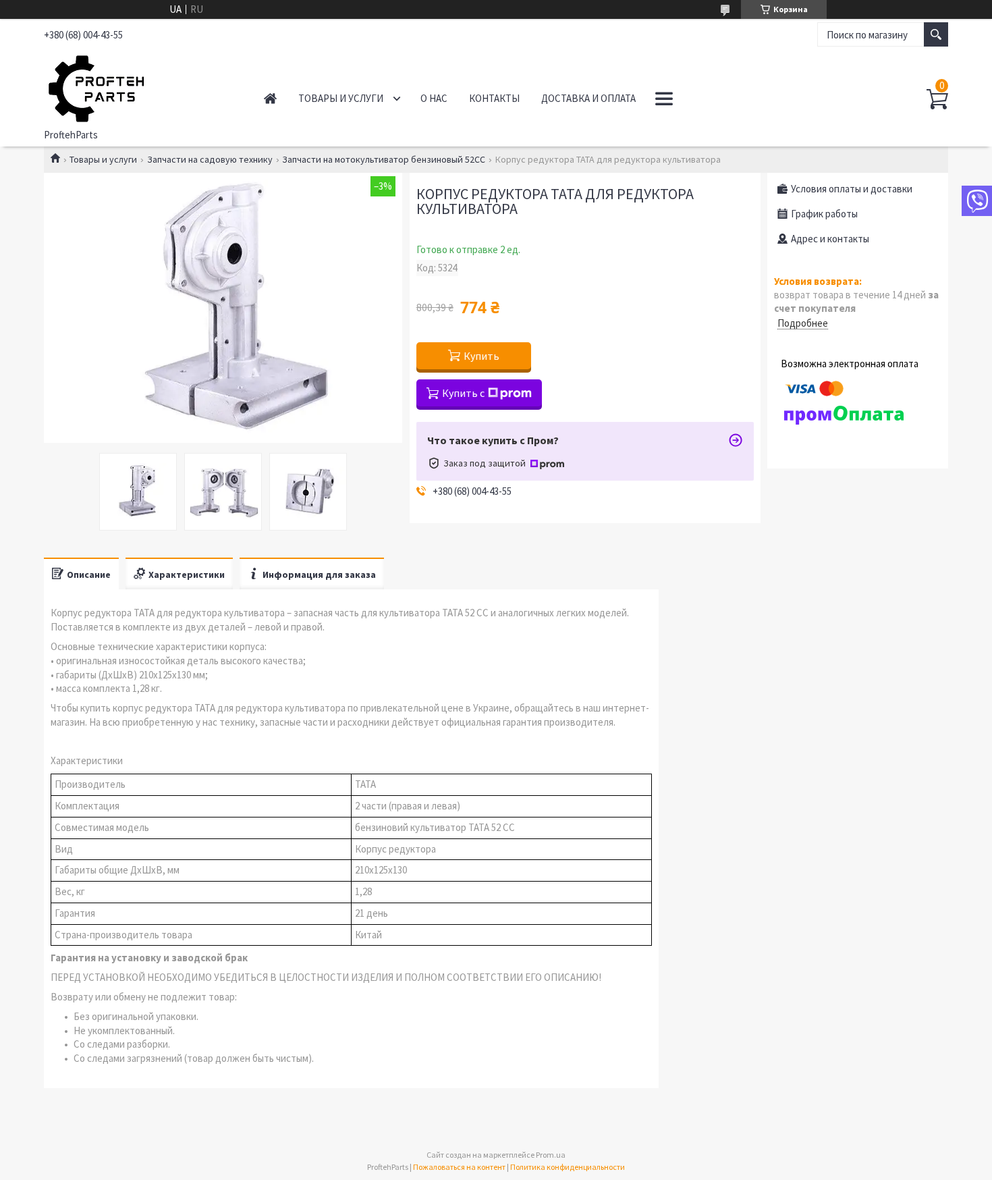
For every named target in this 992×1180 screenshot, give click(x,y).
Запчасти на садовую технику (210, 159)
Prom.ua (551, 1155)
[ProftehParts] (138, 86)
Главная (270, 98)
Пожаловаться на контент (459, 1167)
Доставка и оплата (588, 98)
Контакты (494, 98)
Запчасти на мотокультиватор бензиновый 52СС (383, 159)
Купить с (463, 393)
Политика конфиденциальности (567, 1167)
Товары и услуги (340, 98)
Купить (481, 356)
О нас (433, 98)
